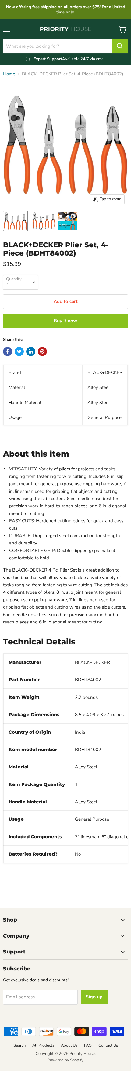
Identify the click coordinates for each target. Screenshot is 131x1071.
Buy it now (65, 321)
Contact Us (108, 1045)
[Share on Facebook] (7, 351)
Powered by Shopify (65, 1060)
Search (19, 1045)
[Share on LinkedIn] (30, 351)
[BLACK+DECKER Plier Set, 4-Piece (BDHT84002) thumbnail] (15, 221)
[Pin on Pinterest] (42, 351)
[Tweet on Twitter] (19, 351)
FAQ (88, 1045)
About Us (69, 1045)
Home (9, 74)
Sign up (94, 997)
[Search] (120, 46)
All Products (43, 1045)
